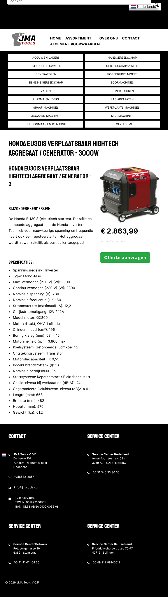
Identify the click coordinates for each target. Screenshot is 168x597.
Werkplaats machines (122, 107)
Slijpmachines (122, 116)
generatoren (45, 74)
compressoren (122, 91)
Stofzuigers (122, 124)
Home (55, 38)
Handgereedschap (122, 57)
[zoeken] (156, 4)
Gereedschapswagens (45, 66)
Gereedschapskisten (122, 66)
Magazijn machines (45, 116)
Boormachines (122, 82)
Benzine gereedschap (46, 82)
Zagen (46, 91)
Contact (131, 38)
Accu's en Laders (46, 57)
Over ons (108, 38)
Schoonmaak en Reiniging (46, 124)
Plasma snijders (46, 99)
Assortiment (78, 38)
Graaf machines (46, 107)
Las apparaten (122, 99)
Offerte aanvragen (125, 257)
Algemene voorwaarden (75, 44)
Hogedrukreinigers (122, 74)
